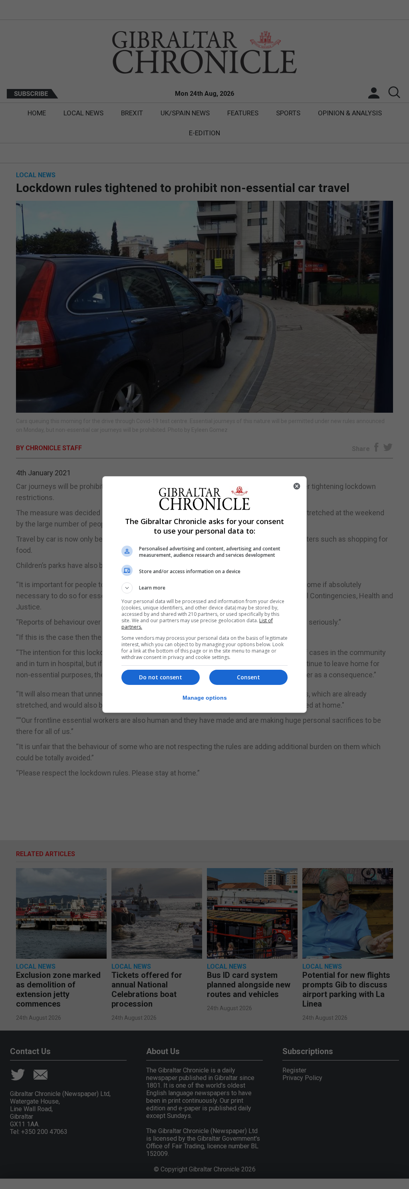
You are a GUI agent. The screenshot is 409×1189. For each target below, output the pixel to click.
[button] (204, 588)
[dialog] (204, 594)
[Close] (297, 486)
